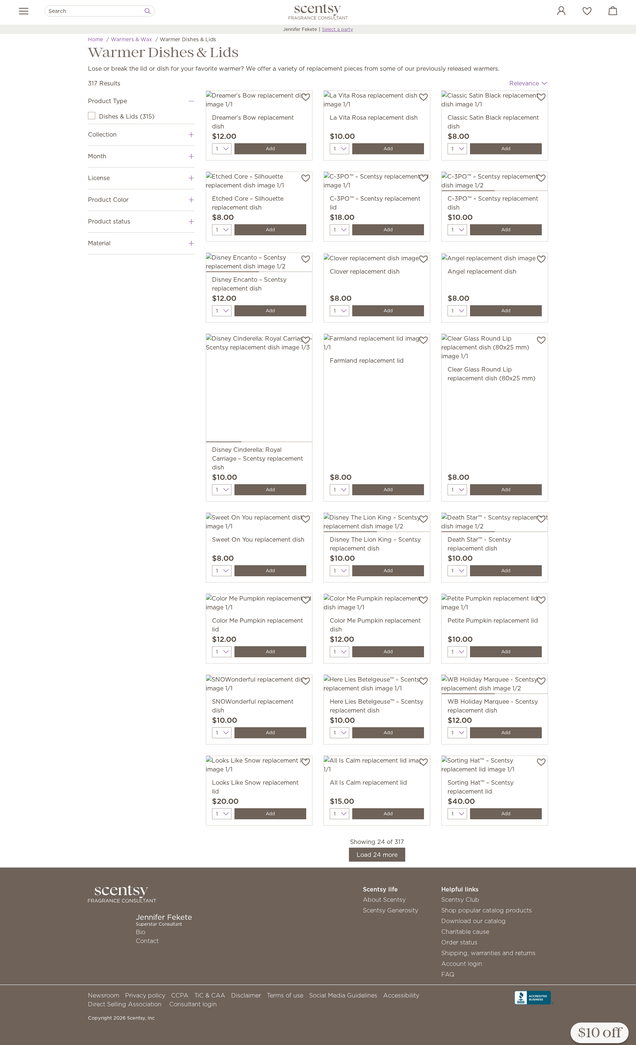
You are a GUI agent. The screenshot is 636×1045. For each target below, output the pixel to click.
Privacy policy (145, 995)
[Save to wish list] (305, 96)
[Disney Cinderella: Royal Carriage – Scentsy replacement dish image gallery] (259, 389)
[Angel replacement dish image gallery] (494, 260)
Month (97, 156)
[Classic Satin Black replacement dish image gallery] (494, 102)
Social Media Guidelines (343, 995)
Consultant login (193, 1004)
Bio (140, 932)
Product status (109, 221)
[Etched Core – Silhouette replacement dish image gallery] (259, 183)
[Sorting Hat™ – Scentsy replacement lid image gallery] (494, 767)
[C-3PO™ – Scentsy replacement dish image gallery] (494, 183)
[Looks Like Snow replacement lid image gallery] (259, 767)
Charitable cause (465, 932)
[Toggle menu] (24, 11)
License (99, 178)
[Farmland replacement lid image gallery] (377, 345)
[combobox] (100, 11)
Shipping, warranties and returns (488, 953)
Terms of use (285, 995)
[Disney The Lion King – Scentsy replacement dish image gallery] (377, 524)
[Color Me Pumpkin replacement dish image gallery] (377, 605)
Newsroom (103, 995)
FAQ (448, 974)
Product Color (108, 200)
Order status (459, 942)
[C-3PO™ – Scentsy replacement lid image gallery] (377, 183)
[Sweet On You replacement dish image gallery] (259, 524)
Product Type (107, 101)
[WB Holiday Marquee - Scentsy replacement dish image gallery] (494, 686)
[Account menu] (554, 12)
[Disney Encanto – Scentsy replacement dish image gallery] (259, 264)
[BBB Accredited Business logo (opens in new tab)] (534, 997)
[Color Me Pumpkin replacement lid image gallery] (259, 605)
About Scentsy (384, 900)
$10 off (599, 1033)
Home (95, 39)
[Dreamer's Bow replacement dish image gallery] (259, 102)
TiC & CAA (209, 995)
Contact (147, 941)
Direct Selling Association (125, 1004)
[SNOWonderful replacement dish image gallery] (259, 686)
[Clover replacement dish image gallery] (377, 260)
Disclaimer (246, 995)
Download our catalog (473, 921)
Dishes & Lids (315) (127, 116)
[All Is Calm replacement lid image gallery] (377, 767)
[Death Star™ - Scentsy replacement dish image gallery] (494, 524)
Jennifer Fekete (300, 29)
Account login (461, 964)
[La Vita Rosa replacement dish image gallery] (377, 102)
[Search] (147, 11)
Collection (102, 134)
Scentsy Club (460, 900)
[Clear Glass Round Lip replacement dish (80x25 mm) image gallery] (494, 349)
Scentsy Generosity (390, 910)
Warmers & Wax (131, 39)
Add (270, 148)
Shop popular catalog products (486, 910)
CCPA (179, 995)
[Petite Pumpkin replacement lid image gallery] (494, 605)
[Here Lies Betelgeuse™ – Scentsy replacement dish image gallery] (377, 686)
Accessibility (401, 995)
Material (99, 243)
